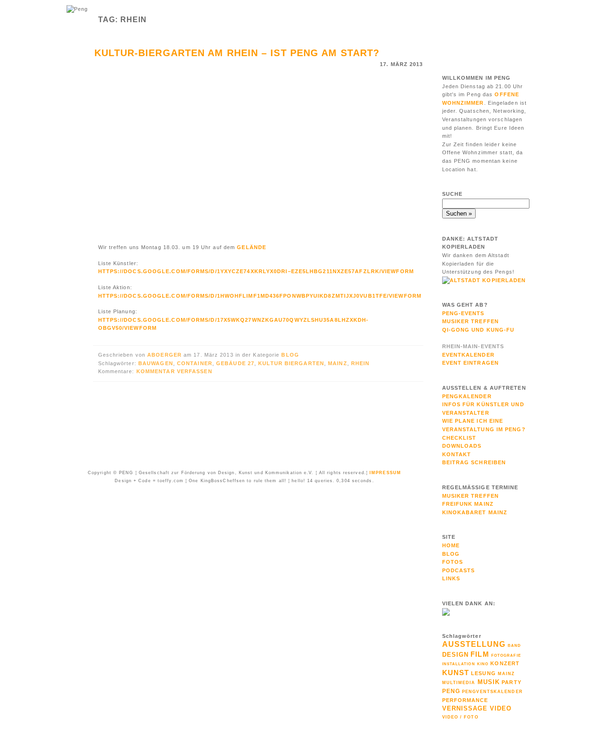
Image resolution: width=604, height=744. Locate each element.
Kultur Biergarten (291, 363)
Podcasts (458, 570)
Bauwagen (155, 363)
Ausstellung (474, 644)
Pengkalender (467, 396)
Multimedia (459, 682)
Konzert (505, 663)
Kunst (456, 673)
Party (511, 682)
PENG (451, 691)
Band (514, 646)
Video (501, 708)
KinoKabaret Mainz (475, 512)
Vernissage (465, 708)
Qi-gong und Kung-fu (478, 330)
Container (194, 363)
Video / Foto (460, 717)
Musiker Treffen (470, 321)
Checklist (459, 438)
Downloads (462, 446)
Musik (489, 681)
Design (455, 654)
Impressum (385, 472)
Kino (482, 664)
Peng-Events (463, 313)
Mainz (337, 363)
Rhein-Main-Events (473, 346)
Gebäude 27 (235, 363)
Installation (458, 663)
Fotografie (506, 655)
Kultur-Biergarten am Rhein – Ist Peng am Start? (237, 53)
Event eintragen (470, 363)
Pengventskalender (492, 691)
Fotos (452, 562)
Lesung (483, 673)
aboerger (165, 355)
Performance (465, 700)
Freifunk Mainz (468, 504)
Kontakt (456, 454)
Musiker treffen (470, 496)
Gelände (251, 247)
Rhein (360, 363)
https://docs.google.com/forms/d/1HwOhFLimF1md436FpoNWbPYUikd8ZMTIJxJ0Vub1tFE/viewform (260, 296)
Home (451, 545)
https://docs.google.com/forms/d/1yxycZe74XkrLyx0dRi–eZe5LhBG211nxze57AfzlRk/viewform (256, 271)
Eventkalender (468, 355)
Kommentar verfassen (174, 371)
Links (451, 578)
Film (479, 654)
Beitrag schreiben (474, 462)
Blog (290, 355)
